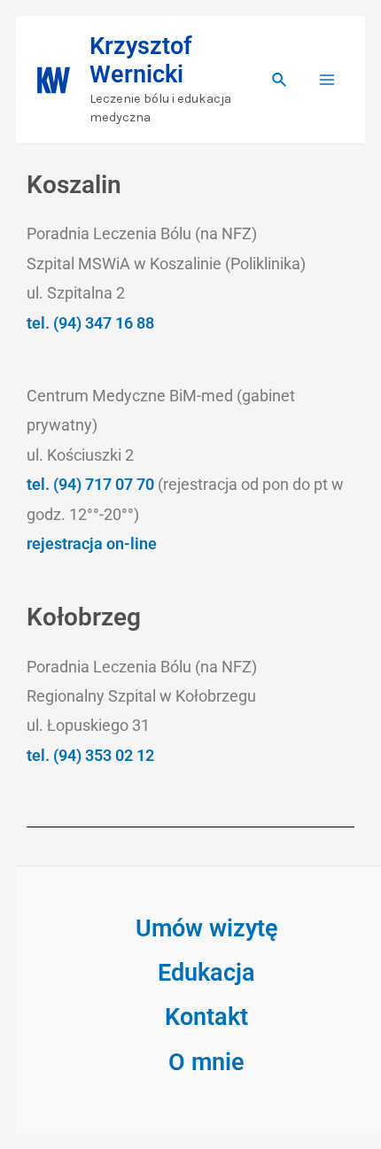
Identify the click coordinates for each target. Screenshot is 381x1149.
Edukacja (206, 973)
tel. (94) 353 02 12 (90, 755)
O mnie (206, 1062)
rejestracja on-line (92, 543)
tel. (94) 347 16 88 (90, 323)
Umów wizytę (207, 928)
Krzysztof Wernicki (140, 60)
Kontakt (206, 1017)
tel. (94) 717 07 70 (92, 484)
